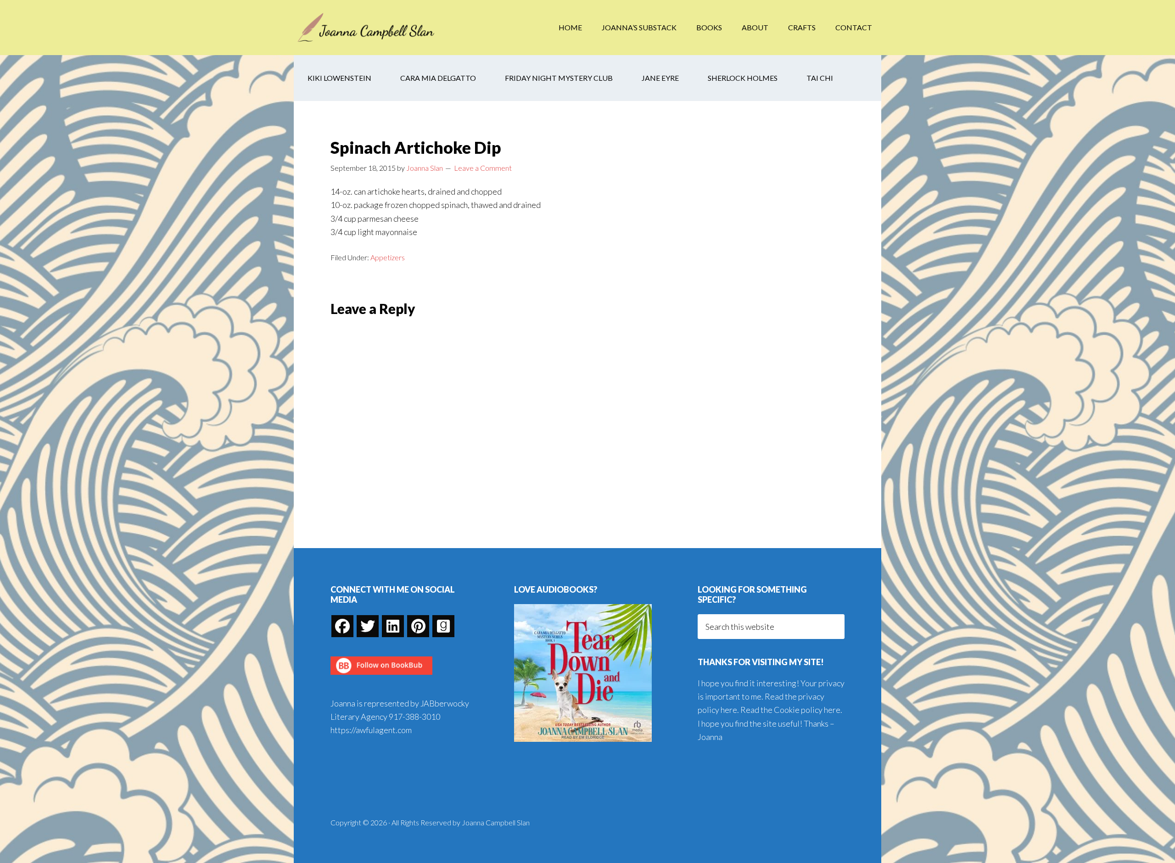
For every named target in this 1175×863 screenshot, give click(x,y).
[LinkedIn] (393, 626)
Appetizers (387, 257)
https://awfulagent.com (371, 730)
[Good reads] (443, 626)
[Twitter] (368, 626)
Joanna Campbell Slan (367, 27)
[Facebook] (342, 626)
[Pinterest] (418, 626)
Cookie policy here (807, 710)
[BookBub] (381, 677)
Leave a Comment (483, 167)
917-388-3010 (414, 717)
